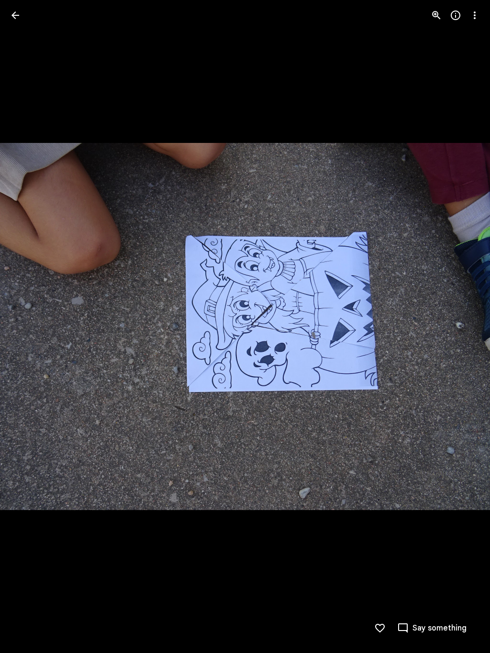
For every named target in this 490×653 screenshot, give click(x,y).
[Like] (380, 628)
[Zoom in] (436, 15)
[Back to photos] (15, 15)
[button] (26, 326)
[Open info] (455, 15)
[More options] (474, 15)
